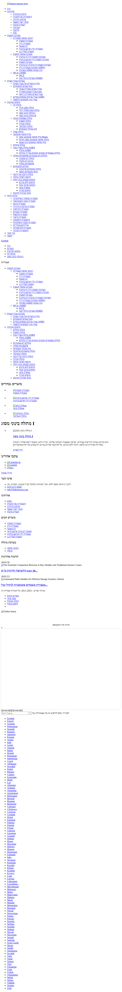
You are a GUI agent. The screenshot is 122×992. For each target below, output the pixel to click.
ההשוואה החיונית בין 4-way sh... (19, 570)
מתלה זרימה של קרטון (23, 174)
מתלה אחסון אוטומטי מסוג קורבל (34, 139)
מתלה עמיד (18, 131)
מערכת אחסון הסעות (22, 54)
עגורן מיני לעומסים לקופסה (25, 99)
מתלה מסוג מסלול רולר (29, 110)
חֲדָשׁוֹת (16, 30)
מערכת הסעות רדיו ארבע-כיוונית (34, 59)
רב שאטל (23, 46)
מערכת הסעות (13, 35)
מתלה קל (17, 105)
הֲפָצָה (9, 235)
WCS (21, 75)
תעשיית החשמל (20, 214)
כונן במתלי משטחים (28, 129)
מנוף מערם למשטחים (22, 86)
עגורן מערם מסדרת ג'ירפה (31, 94)
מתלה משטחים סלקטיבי (30, 169)
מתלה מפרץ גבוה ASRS (24, 147)
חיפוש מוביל (12, 603)
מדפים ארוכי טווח (27, 185)
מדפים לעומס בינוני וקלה (24, 179)
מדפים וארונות (13, 102)
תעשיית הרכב (19, 203)
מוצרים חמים (13, 595)
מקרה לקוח (12, 195)
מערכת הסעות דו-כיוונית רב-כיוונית (35, 65)
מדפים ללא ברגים (27, 182)
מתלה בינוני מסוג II (27, 115)
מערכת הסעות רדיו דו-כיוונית (32, 56)
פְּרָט (15, 450)
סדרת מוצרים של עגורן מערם (26, 83)
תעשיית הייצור (19, 217)
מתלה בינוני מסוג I (27, 113)
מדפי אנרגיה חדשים (22, 193)
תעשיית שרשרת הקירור (24, 206)
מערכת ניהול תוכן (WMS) (31, 78)
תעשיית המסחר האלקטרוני (25, 198)
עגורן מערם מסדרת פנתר (30, 89)
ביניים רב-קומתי (26, 161)
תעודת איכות (19, 24)
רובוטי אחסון (13, 548)
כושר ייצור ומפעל (21, 22)
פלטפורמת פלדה (26, 163)
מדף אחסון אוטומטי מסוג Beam (33, 137)
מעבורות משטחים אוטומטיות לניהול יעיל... (24, 584)
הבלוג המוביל (13, 601)
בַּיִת (8, 8)
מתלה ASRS (25, 150)
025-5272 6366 (14, 487)
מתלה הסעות (25, 121)
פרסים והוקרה (19, 19)
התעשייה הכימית (21, 230)
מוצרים (10, 248)
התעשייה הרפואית (21, 219)
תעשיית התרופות (21, 209)
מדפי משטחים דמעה (28, 171)
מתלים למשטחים (21, 166)
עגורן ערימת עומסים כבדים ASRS (28, 97)
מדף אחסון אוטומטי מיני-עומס (32, 142)
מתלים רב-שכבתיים (22, 343)
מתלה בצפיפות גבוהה (22, 118)
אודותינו (10, 11)
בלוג (15, 32)
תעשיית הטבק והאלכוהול (24, 222)
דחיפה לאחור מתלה (22, 177)
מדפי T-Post (24, 187)
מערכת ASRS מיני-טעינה (30, 70)
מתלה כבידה (24, 123)
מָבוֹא (9, 501)
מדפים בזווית (24, 190)
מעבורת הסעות (26, 40)
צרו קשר (11, 233)
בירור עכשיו (6, 472)
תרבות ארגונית (19, 14)
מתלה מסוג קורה (26, 107)
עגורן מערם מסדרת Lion (30, 91)
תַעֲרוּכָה (16, 27)
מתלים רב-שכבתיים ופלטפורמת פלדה (30, 155)
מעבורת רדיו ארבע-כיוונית (31, 48)
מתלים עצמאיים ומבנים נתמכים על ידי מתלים (39, 153)
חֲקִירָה (20, 450)
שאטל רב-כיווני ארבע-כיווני (19, 531)
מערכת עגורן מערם (16, 81)
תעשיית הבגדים (20, 211)
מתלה (9, 550)
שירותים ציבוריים (21, 225)
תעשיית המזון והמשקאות (24, 201)
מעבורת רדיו (24, 43)
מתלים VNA (19, 145)
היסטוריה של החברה (22, 16)
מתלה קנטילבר (25, 126)
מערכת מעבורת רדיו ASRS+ (32, 67)
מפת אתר (11, 598)
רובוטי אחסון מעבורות (23, 38)
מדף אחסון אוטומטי (22, 134)
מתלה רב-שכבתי (26, 158)
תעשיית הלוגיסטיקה (22, 227)
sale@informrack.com (17, 489)
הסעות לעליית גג (26, 51)
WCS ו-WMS (19, 73)
